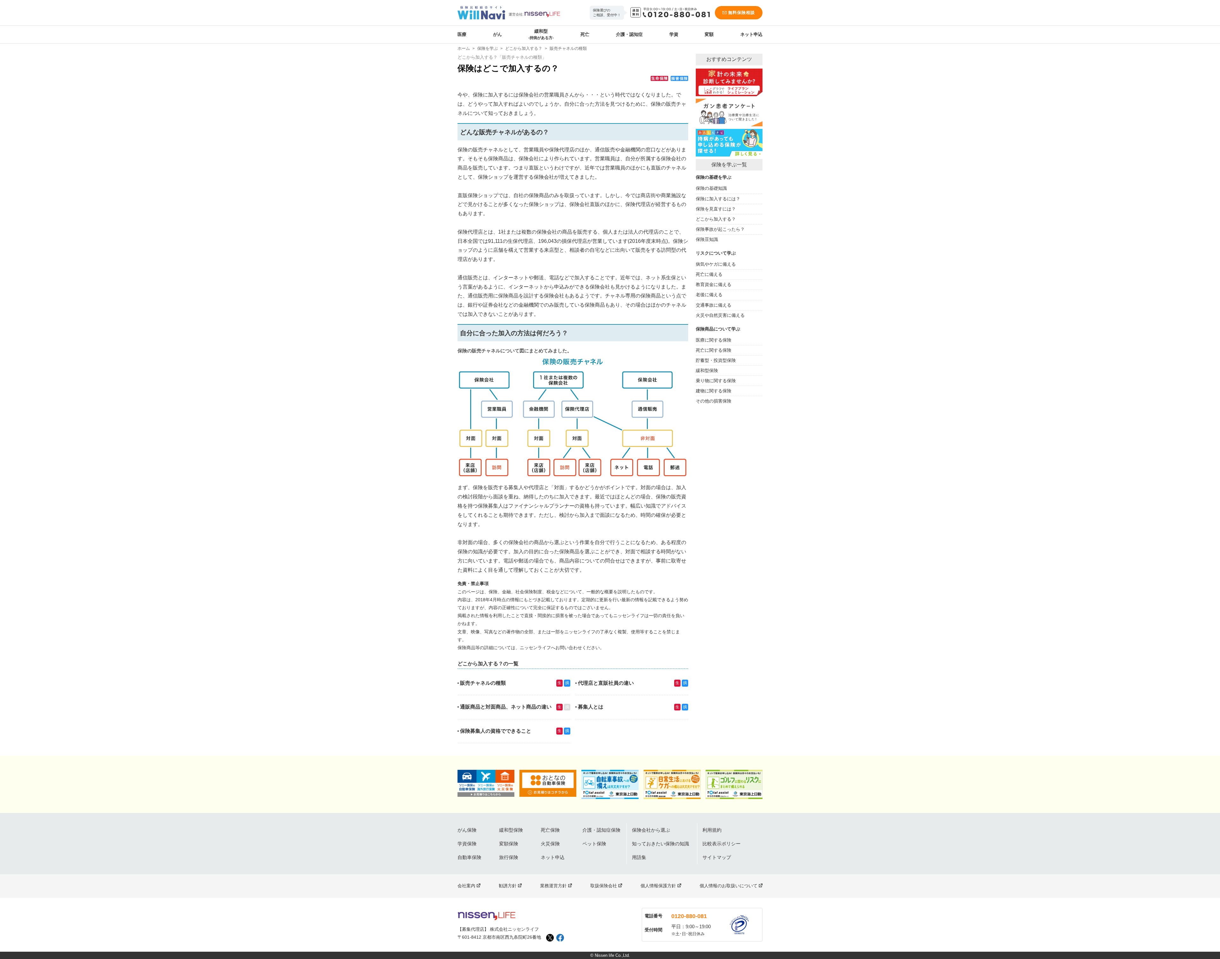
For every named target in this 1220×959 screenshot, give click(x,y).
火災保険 (550, 843)
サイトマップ (716, 857)
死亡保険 (550, 830)
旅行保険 (508, 857)
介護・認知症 (629, 34)
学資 (673, 34)
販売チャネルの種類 (483, 683)
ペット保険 (594, 843)
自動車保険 (469, 857)
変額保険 (508, 843)
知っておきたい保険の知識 (660, 843)
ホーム (464, 48)
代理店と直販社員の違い (606, 683)
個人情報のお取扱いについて (728, 885)
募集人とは (590, 706)
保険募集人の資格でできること (495, 731)
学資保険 (467, 843)
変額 (709, 34)
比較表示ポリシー (721, 843)
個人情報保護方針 (658, 885)
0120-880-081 (689, 916)
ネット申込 (751, 34)
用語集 (639, 857)
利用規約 (712, 830)
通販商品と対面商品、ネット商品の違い (506, 706)
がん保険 (467, 830)
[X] (550, 938)
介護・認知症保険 (601, 830)
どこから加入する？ (523, 48)
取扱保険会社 (603, 885)
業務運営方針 (553, 885)
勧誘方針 (508, 885)
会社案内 (466, 885)
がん (497, 34)
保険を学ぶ (487, 48)
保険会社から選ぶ (651, 830)
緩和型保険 (511, 830)
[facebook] (560, 938)
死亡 (584, 34)
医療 (462, 34)
